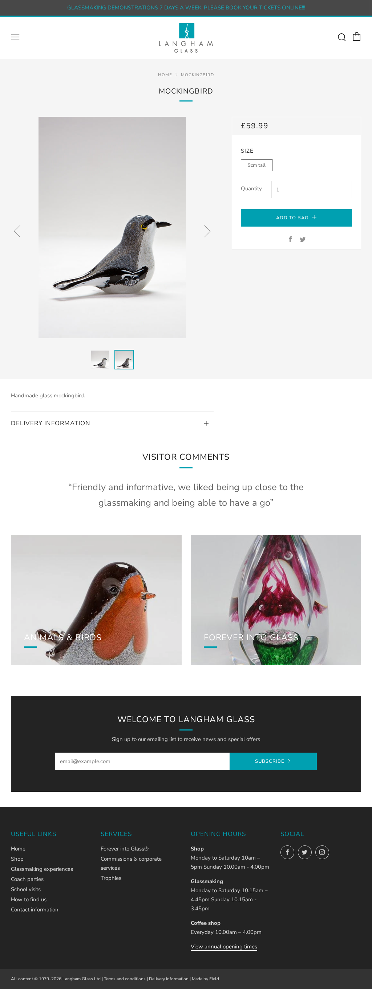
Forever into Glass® (125, 848)
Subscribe (269, 761)
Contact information (34, 909)
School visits (26, 889)
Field (214, 979)
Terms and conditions (125, 979)
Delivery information (169, 979)
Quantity (251, 188)
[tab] (100, 359)
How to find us (28, 899)
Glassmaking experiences (42, 869)
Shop (17, 858)
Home (165, 75)
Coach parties (27, 879)
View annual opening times (224, 946)
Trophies (111, 878)
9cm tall (257, 165)
